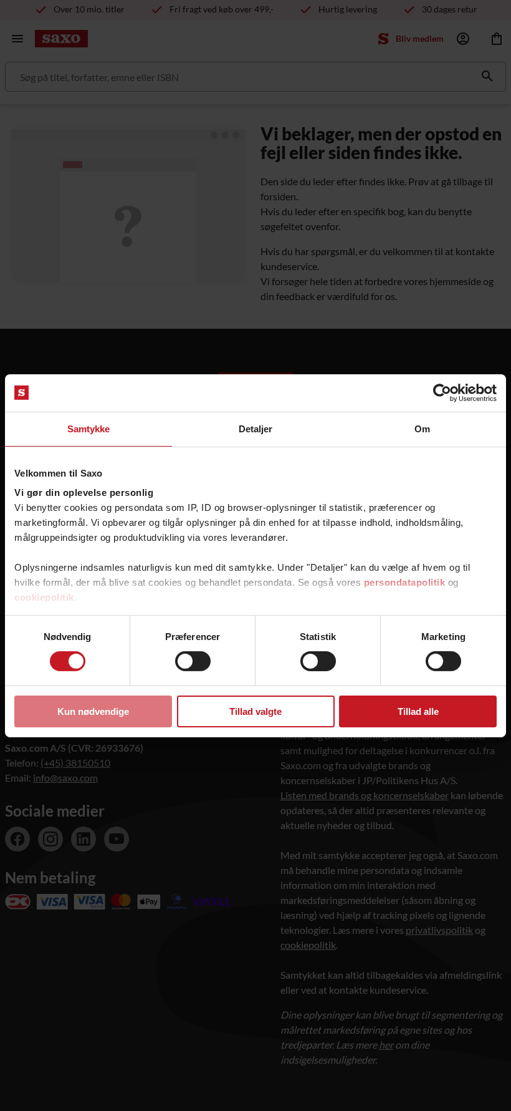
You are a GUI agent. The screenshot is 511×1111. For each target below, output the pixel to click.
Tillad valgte (255, 711)
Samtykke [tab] (88, 428)
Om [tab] (422, 428)
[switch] (193, 661)
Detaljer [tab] (256, 428)
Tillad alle (418, 711)
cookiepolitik (44, 597)
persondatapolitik (405, 582)
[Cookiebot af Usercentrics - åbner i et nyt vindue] (442, 392)
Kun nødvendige (93, 711)
